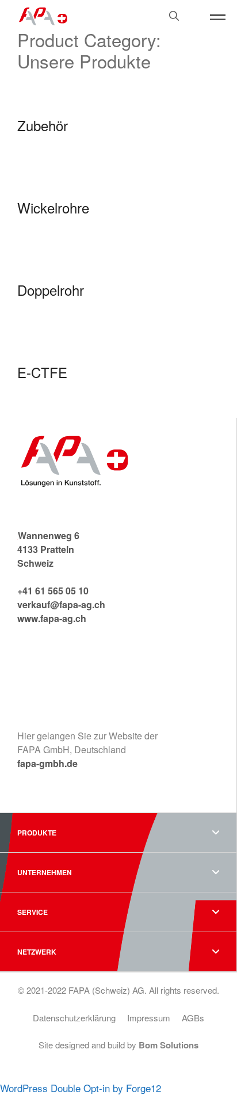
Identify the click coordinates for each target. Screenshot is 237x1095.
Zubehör (42, 125)
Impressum (148, 1018)
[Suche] (191, 28)
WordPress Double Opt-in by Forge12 (80, 1088)
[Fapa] (43, 14)
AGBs (193, 1018)
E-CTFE (42, 372)
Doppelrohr (50, 290)
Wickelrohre (53, 207)
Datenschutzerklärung (74, 1018)
